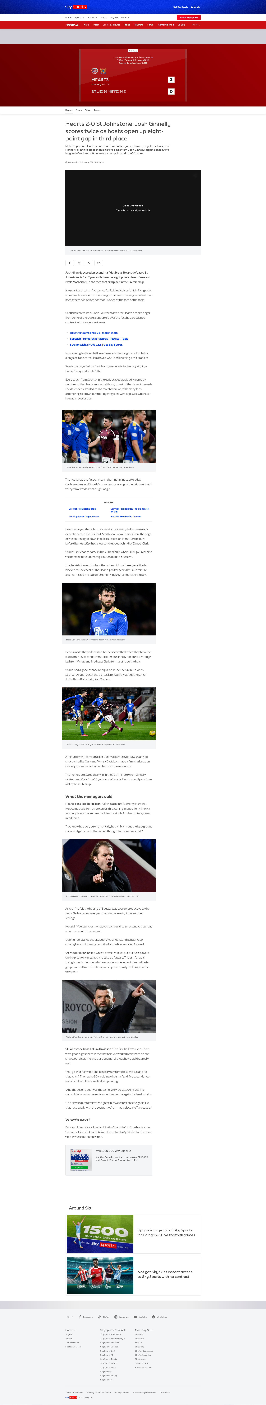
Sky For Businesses (144, 1351)
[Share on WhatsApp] (89, 263)
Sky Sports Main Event (110, 1334)
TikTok (106, 1317)
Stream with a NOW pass (86, 344)
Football (72, 25)
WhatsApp (162, 1317)
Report (69, 110)
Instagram (124, 1317)
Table (87, 110)
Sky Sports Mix (107, 1380)
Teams (149, 25)
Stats (79, 110)
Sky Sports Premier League (112, 1338)
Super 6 (68, 1338)
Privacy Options (121, 1392)
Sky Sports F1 (106, 1355)
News (86, 25)
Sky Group (140, 1347)
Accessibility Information (144, 1392)
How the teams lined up (85, 332)
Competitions (165, 25)
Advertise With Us (143, 1367)
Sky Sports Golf (107, 1351)
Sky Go (138, 1343)
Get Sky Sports (180, 7)
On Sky (181, 25)
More (123, 17)
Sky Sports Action (108, 1363)
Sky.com (139, 1334)
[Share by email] (98, 263)
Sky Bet (114, 17)
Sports (78, 17)
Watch (103, 17)
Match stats (110, 332)
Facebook (88, 1317)
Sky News (139, 1338)
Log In (197, 7)
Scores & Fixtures (111, 25)
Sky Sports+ (105, 1372)
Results (114, 338)
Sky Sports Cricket (109, 1347)
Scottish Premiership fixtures (89, 338)
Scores (91, 17)
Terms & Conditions (74, 1392)
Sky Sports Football (109, 1343)
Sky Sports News (108, 1367)
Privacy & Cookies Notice (99, 1392)
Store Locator (141, 1363)
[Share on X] (79, 263)
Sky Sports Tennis (108, 1359)
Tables (126, 25)
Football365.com (73, 1347)
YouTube (143, 1317)
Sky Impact (140, 1359)
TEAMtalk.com (72, 1343)
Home (68, 17)
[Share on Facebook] (69, 263)
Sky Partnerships (143, 1355)
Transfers (138, 25)
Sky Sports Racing (108, 1376)
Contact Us (165, 1392)
